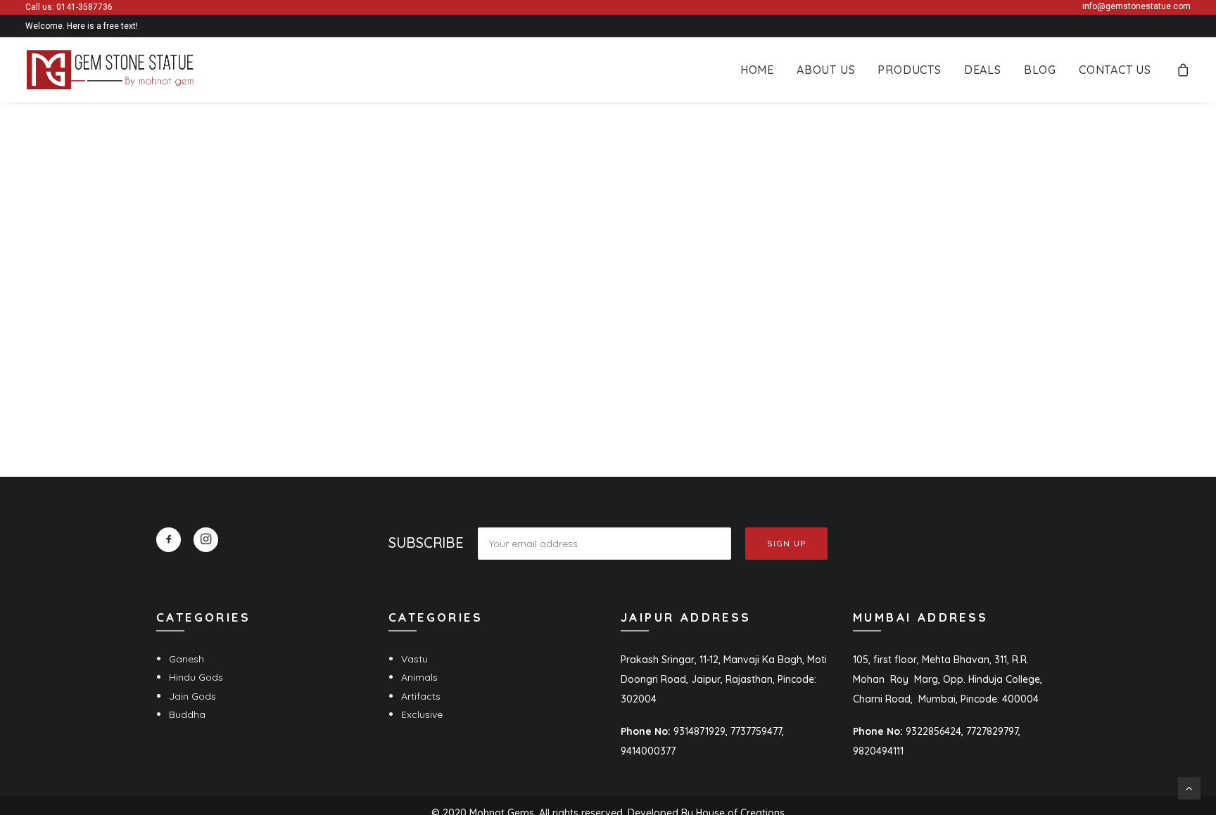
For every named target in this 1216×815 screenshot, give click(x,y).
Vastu (414, 659)
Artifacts (421, 696)
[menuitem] (757, 69)
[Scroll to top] (1189, 787)
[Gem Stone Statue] (110, 70)
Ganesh (186, 659)
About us (826, 70)
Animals (419, 677)
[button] (168, 539)
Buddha (187, 714)
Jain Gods (192, 696)
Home (757, 70)
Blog (1040, 70)
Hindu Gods (196, 677)
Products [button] (909, 70)
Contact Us (1115, 70)
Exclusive (422, 714)
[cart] (1184, 69)
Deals (982, 70)
